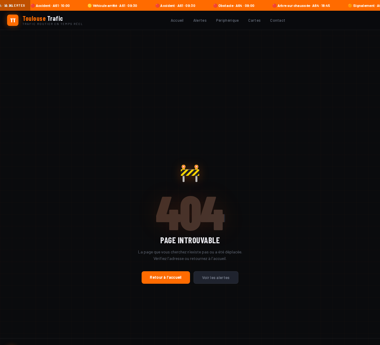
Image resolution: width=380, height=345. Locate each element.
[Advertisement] (190, 74)
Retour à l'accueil (165, 277)
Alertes (200, 20)
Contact (277, 20)
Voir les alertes (216, 277)
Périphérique (227, 20)
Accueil (177, 20)
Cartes (254, 20)
